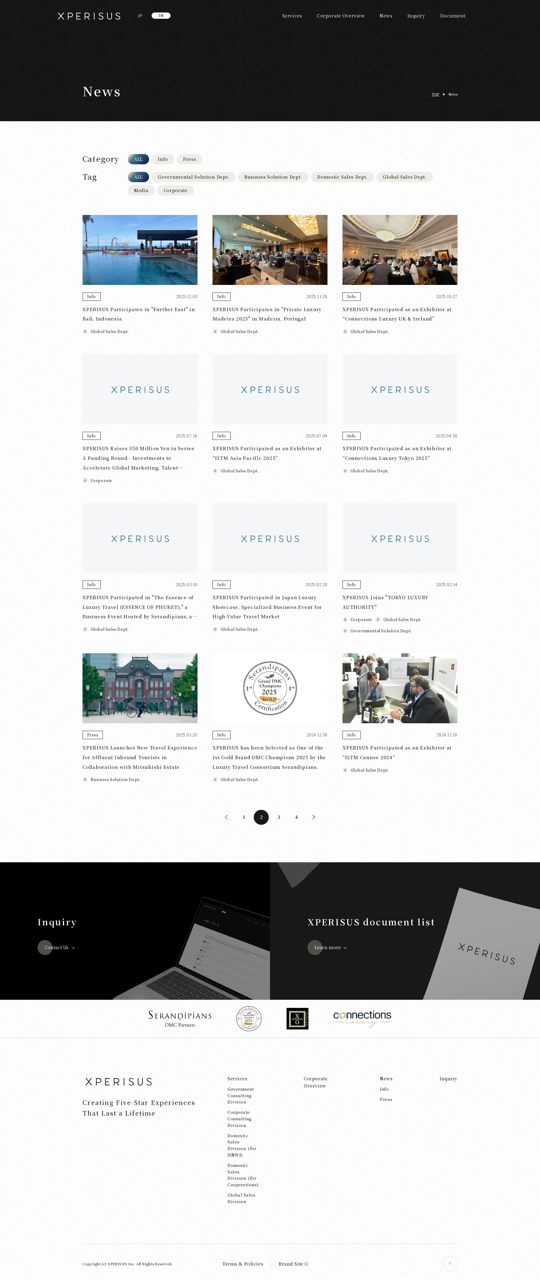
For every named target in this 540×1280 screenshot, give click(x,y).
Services (292, 15)
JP (140, 15)
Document (452, 15)
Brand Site (291, 1264)
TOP (435, 94)
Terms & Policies (242, 1264)
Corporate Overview (341, 15)
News (386, 15)
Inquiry (416, 15)
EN (161, 15)
